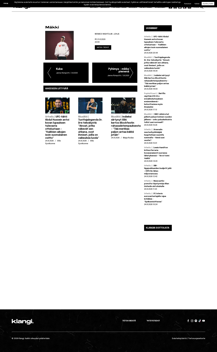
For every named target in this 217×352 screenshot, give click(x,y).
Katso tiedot (103, 47)
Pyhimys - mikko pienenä (118, 72)
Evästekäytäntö (179, 338)
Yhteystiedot (153, 321)
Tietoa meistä (129, 321)
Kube (67, 71)
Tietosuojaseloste (196, 338)
